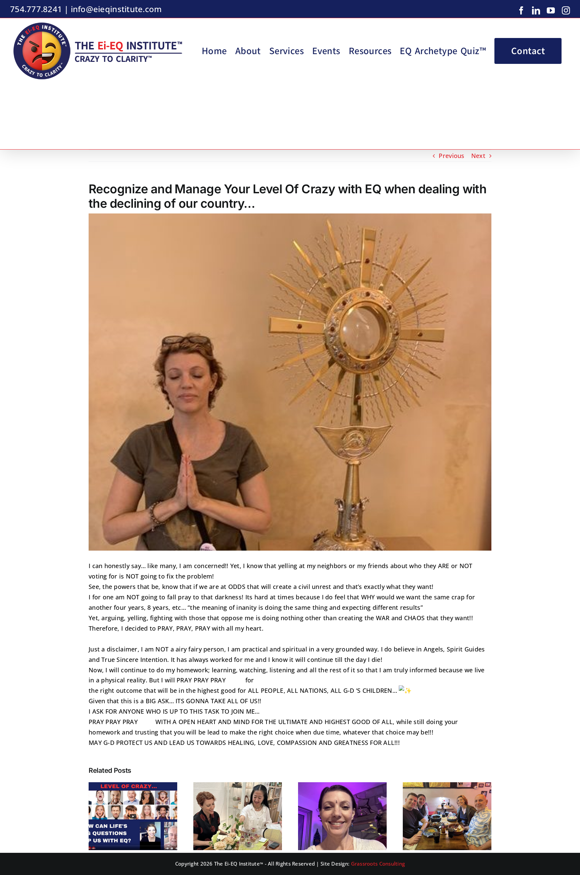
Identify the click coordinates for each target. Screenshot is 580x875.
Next (478, 156)
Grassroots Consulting (378, 863)
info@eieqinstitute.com (116, 8)
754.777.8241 (36, 8)
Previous (451, 156)
